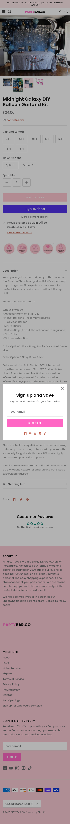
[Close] (62, 388)
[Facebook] (25, 433)
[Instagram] (35, 433)
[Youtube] (30, 433)
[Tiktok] (45, 433)
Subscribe (35, 423)
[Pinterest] (40, 433)
